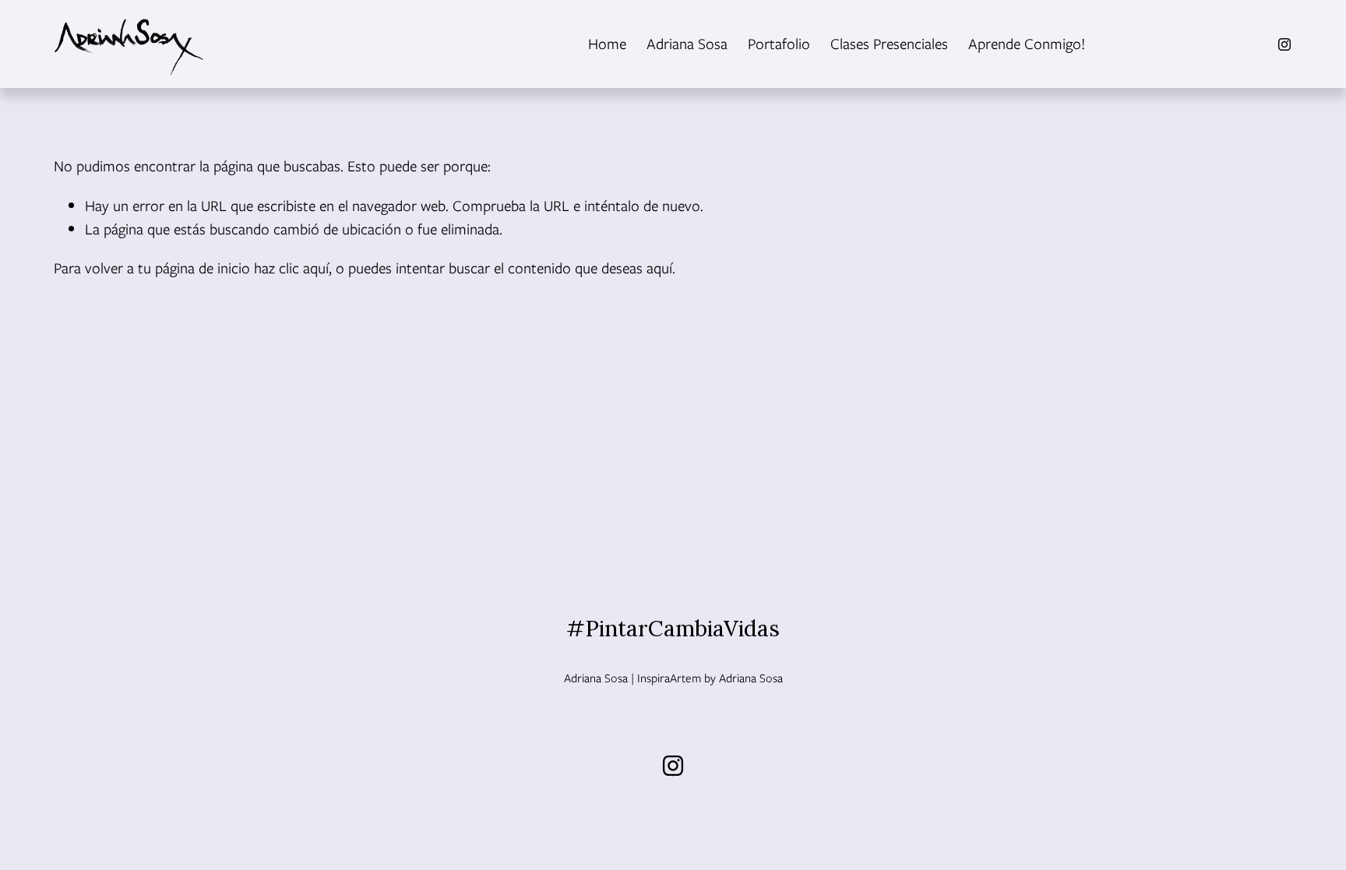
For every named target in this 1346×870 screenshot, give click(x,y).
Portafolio (779, 44)
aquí (659, 268)
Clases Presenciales (889, 44)
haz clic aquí (291, 268)
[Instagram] (1284, 44)
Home (607, 44)
